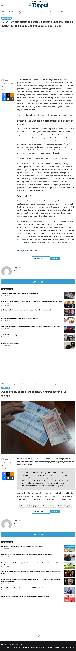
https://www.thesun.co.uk (27, 251)
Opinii (38, 648)
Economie (56, 648)
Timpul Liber (65, 648)
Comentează (38, 282)
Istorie (43, 648)
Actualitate (11, 12)
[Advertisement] (38, 365)
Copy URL (55, 258)
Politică (32, 648)
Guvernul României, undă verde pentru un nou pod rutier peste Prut (20, 318)
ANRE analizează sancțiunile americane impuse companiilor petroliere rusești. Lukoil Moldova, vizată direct (30, 326)
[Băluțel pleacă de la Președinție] (69, 345)
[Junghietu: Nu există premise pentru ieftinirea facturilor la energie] (69, 295)
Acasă (5, 12)
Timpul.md (7, 80)
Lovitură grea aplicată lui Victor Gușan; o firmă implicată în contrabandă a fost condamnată (26, 310)
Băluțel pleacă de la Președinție (10, 343)
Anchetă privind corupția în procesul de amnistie (14, 335)
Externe (49, 648)
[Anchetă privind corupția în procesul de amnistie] (69, 337)
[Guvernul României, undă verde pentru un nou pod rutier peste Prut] (69, 320)
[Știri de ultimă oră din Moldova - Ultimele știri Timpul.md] (38, 4)
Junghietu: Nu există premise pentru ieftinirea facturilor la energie (19, 293)
